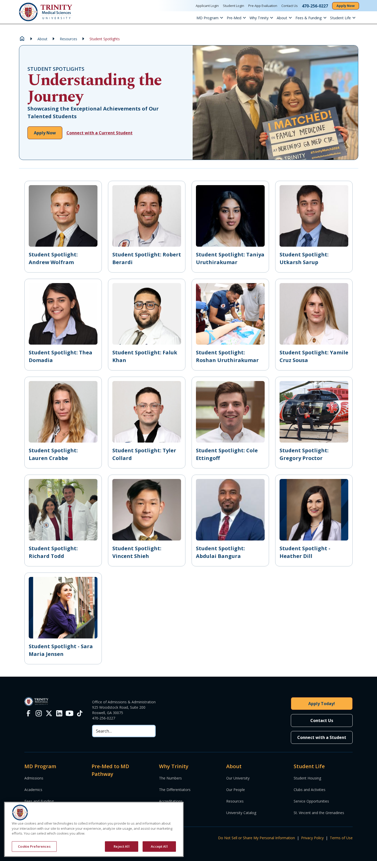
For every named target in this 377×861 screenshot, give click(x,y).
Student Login (233, 5)
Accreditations (171, 801)
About (282, 17)
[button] (211, 18)
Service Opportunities (311, 801)
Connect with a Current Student (99, 133)
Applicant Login (207, 5)
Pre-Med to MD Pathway (110, 770)
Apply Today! (321, 703)
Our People (235, 789)
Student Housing (307, 778)
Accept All (159, 846)
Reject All (121, 846)
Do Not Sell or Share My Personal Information (256, 837)
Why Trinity (259, 17)
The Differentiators (175, 789)
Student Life (340, 17)
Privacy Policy (312, 837)
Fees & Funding (308, 17)
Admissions (33, 778)
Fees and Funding (39, 801)
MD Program (207, 17)
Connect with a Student (321, 737)
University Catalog (241, 812)
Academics (33, 789)
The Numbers (170, 778)
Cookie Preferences (34, 846)
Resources (235, 801)
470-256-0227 (103, 718)
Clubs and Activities (309, 789)
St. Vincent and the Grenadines (319, 812)
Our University (238, 778)
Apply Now (345, 5)
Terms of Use (341, 837)
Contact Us (289, 5)
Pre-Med (234, 17)
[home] (45, 12)
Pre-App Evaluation (262, 5)
